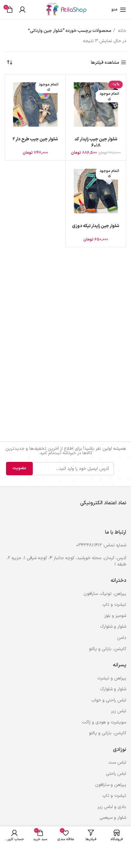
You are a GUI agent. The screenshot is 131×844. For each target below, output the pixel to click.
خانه (121, 30)
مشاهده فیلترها (105, 62)
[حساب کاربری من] (22, 9)
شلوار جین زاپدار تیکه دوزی (95, 226)
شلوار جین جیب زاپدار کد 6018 (95, 142)
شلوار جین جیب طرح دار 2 (35, 139)
